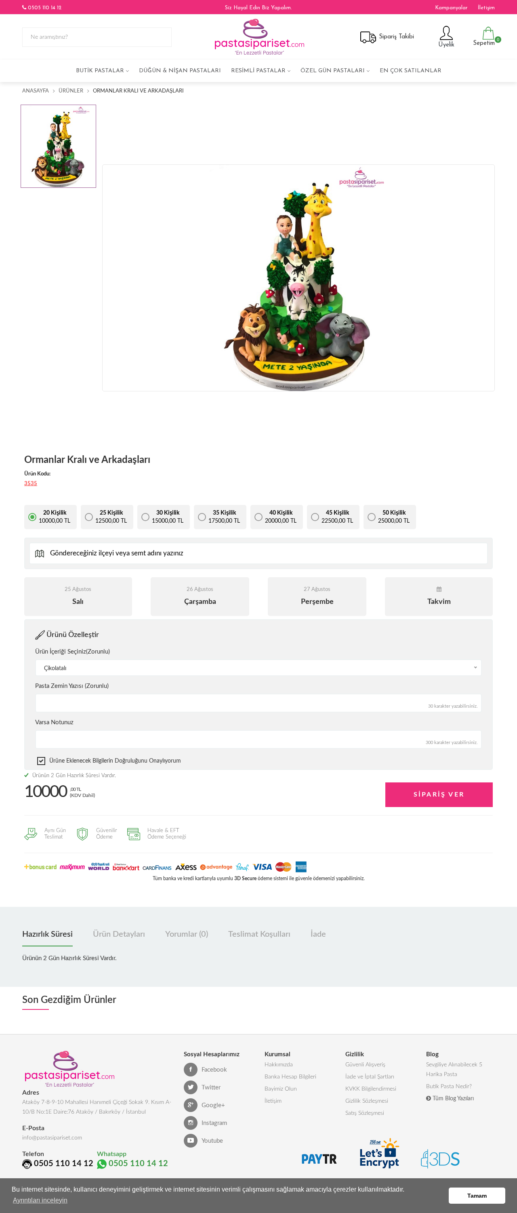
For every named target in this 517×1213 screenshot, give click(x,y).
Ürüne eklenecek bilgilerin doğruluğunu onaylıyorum (115, 761)
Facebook (214, 1070)
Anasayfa (35, 91)
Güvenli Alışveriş (365, 1065)
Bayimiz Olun (281, 1089)
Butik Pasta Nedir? (449, 1086)
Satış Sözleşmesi (364, 1113)
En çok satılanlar (410, 71)
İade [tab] (318, 934)
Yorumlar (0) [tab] (186, 934)
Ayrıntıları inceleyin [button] (40, 1200)
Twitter (211, 1088)
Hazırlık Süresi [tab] (47, 934)
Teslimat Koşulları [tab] (259, 934)
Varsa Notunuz (54, 722)
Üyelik (445, 45)
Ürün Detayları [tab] (119, 934)
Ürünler (71, 91)
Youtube (212, 1141)
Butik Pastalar (100, 71)
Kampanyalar (451, 8)
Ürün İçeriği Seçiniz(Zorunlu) (72, 652)
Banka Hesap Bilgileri (290, 1077)
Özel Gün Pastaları (333, 71)
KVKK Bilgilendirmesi (370, 1089)
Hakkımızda (279, 1065)
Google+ (213, 1105)
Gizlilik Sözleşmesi (366, 1101)
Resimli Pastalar (258, 71)
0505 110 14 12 (43, 8)
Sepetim (483, 41)
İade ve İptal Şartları (369, 1077)
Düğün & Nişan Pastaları (180, 71)
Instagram (214, 1123)
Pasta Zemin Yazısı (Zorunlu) (72, 686)
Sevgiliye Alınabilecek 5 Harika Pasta (454, 1069)
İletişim (486, 8)
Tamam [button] (477, 1195)
